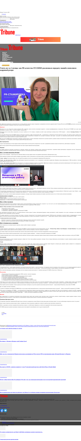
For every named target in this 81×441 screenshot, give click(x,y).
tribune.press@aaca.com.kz (5, 407)
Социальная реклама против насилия (9, 439)
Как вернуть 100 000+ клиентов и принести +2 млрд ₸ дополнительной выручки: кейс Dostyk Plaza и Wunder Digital (28, 367)
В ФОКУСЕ (4, 58)
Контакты (4, 14)
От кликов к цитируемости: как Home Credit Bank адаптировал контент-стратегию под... (21, 432)
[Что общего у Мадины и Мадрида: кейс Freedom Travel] (6, 338)
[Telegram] (10, 73)
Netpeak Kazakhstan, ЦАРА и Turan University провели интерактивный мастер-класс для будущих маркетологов (28, 326)
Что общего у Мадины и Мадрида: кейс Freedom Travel (13, 341)
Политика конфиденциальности (6, 22)
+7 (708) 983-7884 (3, 405)
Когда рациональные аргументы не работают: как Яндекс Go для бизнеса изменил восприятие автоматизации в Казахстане (30, 392)
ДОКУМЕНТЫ (5, 56)
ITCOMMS (4, 313)
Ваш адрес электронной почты (16, 25)
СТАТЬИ (4, 53)
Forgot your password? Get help (5, 21)
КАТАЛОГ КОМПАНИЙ (7, 57)
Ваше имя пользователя (14, 18)
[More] (14, 73)
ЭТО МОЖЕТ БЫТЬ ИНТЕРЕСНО (7, 328)
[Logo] (4, 50)
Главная (1, 63)
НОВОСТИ (4, 52)
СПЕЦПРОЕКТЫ (5, 55)
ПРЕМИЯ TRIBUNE (6, 59)
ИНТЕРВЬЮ (4, 54)
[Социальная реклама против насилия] (3, 437)
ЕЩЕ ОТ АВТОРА (18, 328)
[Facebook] (2, 73)
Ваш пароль (12, 19)
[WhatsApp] (6, 73)
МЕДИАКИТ (4, 60)
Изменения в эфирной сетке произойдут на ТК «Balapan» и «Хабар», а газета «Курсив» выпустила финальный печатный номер (31, 325)
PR (2, 314)
